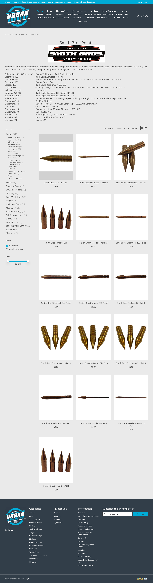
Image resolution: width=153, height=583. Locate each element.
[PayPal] (138, 579)
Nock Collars (12, 153)
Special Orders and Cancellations (85, 533)
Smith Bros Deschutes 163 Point (131, 242)
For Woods (12, 166)
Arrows (14, 34)
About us (81, 513)
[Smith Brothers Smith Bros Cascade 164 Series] (93, 397)
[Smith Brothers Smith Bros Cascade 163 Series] (93, 217)
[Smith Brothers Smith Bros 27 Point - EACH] (56, 460)
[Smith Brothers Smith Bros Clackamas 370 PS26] (131, 157)
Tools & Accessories (15, 171)
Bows (8, 182)
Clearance (10, 233)
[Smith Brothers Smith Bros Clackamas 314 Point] (93, 337)
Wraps (10, 176)
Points (21, 34)
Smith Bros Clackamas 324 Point (56, 363)
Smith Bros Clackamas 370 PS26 (131, 182)
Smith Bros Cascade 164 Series (94, 423)
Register (57, 513)
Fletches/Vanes (13, 146)
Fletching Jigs (12, 149)
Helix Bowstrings (75, 14)
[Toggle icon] (138, 16)
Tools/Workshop (14, 197)
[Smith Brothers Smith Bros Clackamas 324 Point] (56, 337)
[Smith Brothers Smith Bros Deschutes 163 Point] (131, 217)
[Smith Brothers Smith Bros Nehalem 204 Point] (56, 397)
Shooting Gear (12, 186)
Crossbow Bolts (13, 178)
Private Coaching (84, 556)
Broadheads (12, 144)
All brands (13, 245)
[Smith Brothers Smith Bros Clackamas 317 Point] (131, 337)
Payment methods (85, 526)
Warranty (81, 553)
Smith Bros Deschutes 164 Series (94, 182)
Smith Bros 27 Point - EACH (56, 486)
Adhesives (11, 142)
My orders (57, 516)
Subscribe (140, 514)
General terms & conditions (88, 516)
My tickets (57, 519)
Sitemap (81, 541)
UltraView (10, 218)
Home (7, 34)
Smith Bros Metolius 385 (56, 242)
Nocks (10, 151)
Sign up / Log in (143, 2)
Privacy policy (83, 522)
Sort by (119, 128)
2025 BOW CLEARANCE (46, 18)
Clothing (10, 193)
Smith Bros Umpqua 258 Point (93, 303)
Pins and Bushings (14, 155)
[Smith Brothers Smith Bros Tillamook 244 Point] (56, 277)
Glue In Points (13, 161)
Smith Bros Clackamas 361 (56, 182)
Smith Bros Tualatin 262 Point (131, 303)
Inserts (11, 168)
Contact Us (82, 538)
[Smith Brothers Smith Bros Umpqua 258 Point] (93, 277)
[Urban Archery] (18, 16)
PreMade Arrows (14, 137)
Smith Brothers (16, 249)
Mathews (10, 208)
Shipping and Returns (86, 529)
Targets (9, 200)
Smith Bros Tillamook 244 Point (56, 303)
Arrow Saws (12, 173)
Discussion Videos (104, 18)
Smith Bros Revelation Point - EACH (130, 424)
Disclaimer (82, 519)
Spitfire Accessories (92, 14)
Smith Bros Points (14, 163)
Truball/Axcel (12, 222)
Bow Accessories (13, 189)
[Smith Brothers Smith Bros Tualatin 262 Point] (131, 277)
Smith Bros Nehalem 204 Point (56, 423)
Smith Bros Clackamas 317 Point (131, 363)
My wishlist (58, 522)
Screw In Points (13, 165)
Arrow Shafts (12, 140)
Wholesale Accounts (85, 565)
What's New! (83, 21)
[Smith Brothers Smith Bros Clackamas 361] (56, 157)
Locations (81, 550)
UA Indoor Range (14, 204)
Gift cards (90, 18)
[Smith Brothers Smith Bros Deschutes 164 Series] (93, 157)
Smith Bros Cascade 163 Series (94, 242)
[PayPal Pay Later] (141, 579)
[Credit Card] (145, 579)
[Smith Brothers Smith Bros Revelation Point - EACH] (131, 397)
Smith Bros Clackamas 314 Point (94, 363)
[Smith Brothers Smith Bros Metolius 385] (56, 217)
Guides (117, 18)
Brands (125, 18)
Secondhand (11, 229)
